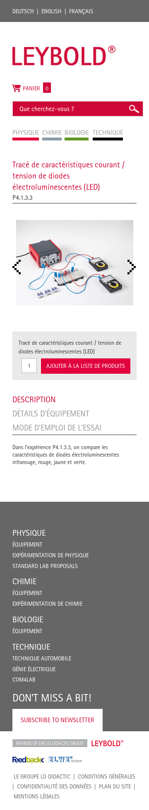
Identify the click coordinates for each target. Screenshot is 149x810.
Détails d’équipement (50, 413)
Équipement (27, 544)
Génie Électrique (33, 669)
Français (81, 11)
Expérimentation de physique (50, 555)
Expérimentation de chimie (47, 603)
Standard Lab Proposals (45, 566)
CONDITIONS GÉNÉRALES (106, 776)
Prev (19, 267)
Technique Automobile (41, 658)
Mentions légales (37, 796)
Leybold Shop (107, 743)
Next (134, 267)
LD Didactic (49, 743)
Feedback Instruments (28, 759)
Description (34, 399)
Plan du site (115, 786)
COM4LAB (24, 679)
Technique (31, 647)
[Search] (133, 109)
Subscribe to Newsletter (57, 720)
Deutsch (23, 11)
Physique (29, 533)
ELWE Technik (65, 759)
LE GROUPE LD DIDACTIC (42, 776)
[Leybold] (64, 26)
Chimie (24, 581)
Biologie (27, 619)
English (51, 11)
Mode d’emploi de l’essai (56, 428)
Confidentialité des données (54, 786)
